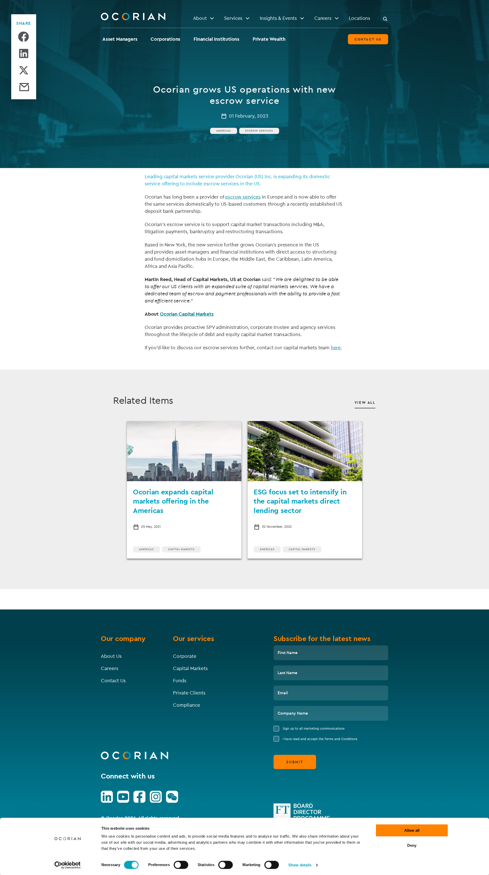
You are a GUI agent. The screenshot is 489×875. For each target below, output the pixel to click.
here (336, 347)
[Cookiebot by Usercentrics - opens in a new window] (67, 865)
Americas (223, 130)
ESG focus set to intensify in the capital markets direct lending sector (300, 501)
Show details (299, 865)
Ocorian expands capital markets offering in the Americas (173, 501)
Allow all (411, 830)
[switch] (181, 865)
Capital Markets (181, 549)
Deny (411, 845)
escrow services (243, 197)
